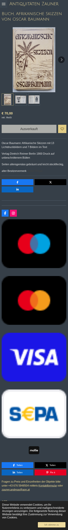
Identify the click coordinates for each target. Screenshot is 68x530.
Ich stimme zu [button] (51, 524)
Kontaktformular (47, 485)
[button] (8, 100)
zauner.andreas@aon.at (16, 489)
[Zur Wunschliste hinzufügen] (62, 129)
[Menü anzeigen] (3, 4)
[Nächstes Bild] (61, 59)
